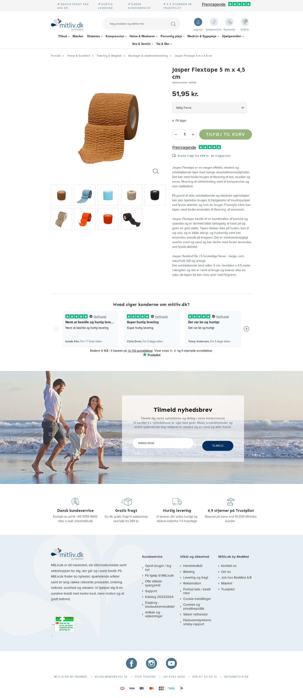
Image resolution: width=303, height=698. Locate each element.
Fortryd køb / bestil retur (197, 591)
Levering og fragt (195, 578)
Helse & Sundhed (78, 55)
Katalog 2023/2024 (159, 597)
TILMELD (217, 446)
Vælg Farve (183, 108)
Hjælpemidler (231, 36)
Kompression (115, 36)
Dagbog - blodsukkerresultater (160, 604)
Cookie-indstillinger (197, 599)
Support (151, 591)
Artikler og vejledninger (154, 614)
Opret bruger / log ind (158, 568)
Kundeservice (152, 557)
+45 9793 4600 (87, 517)
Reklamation (192, 583)
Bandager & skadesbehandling (148, 55)
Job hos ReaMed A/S (236, 578)
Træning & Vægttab (109, 55)
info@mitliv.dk (84, 521)
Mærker (78, 36)
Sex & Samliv (141, 44)
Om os (226, 572)
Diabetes (93, 36)
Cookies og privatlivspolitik (193, 606)
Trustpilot (227, 589)
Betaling (189, 572)
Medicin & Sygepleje (201, 36)
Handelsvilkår (193, 566)
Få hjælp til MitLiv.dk (159, 576)
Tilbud (62, 36)
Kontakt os (228, 566)
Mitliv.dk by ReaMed (233, 557)
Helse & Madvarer (142, 36)
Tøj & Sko (162, 44)
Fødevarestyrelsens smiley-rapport (197, 622)
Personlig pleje (171, 36)
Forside (56, 55)
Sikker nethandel (195, 614)
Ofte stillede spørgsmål (153, 583)
